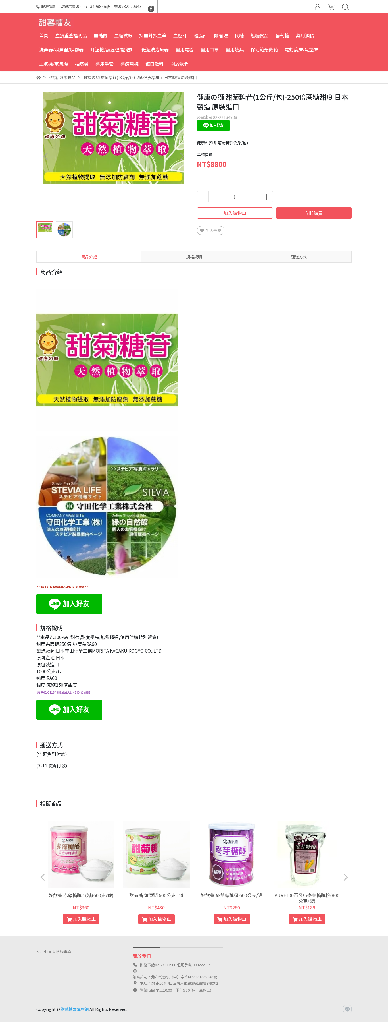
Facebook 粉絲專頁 (54, 951)
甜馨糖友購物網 (75, 1009)
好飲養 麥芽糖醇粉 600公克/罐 (231, 895)
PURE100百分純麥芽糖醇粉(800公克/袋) (306, 898)
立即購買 (313, 213)
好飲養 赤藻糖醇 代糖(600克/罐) (81, 895)
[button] (182, 156)
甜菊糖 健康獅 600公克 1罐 (156, 895)
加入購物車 (235, 213)
